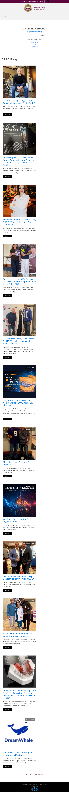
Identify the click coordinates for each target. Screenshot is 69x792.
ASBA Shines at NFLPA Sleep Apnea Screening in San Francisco (19, 634)
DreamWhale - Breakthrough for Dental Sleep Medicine (18, 753)
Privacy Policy (34, 786)
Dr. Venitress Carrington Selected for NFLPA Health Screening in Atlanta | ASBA (18, 341)
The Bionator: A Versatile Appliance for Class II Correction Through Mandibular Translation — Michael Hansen (19, 694)
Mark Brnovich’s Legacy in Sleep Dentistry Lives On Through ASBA (18, 577)
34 (36, 774)
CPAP (34, 44)
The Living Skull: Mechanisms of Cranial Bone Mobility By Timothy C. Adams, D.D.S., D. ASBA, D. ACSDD (18, 161)
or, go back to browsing (34, 32)
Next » (40, 774)
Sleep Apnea (34, 42)
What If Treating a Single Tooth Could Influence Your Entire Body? (19, 101)
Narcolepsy (34, 49)
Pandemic (34, 47)
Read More (7, 114)
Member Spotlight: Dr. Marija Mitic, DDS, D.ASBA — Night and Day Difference (19, 222)
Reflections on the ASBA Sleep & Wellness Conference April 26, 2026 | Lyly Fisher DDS (19, 281)
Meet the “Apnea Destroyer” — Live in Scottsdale (19, 463)
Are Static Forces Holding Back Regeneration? (17, 520)
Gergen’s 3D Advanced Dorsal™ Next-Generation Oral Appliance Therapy (18, 402)
